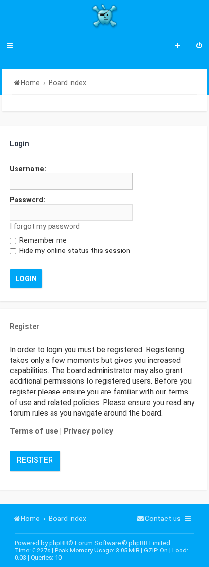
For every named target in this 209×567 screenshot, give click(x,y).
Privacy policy (88, 431)
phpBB (58, 543)
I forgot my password (45, 226)
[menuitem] (199, 46)
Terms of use (34, 431)
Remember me (42, 240)
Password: (27, 200)
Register (35, 460)
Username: (28, 169)
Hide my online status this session (73, 250)
